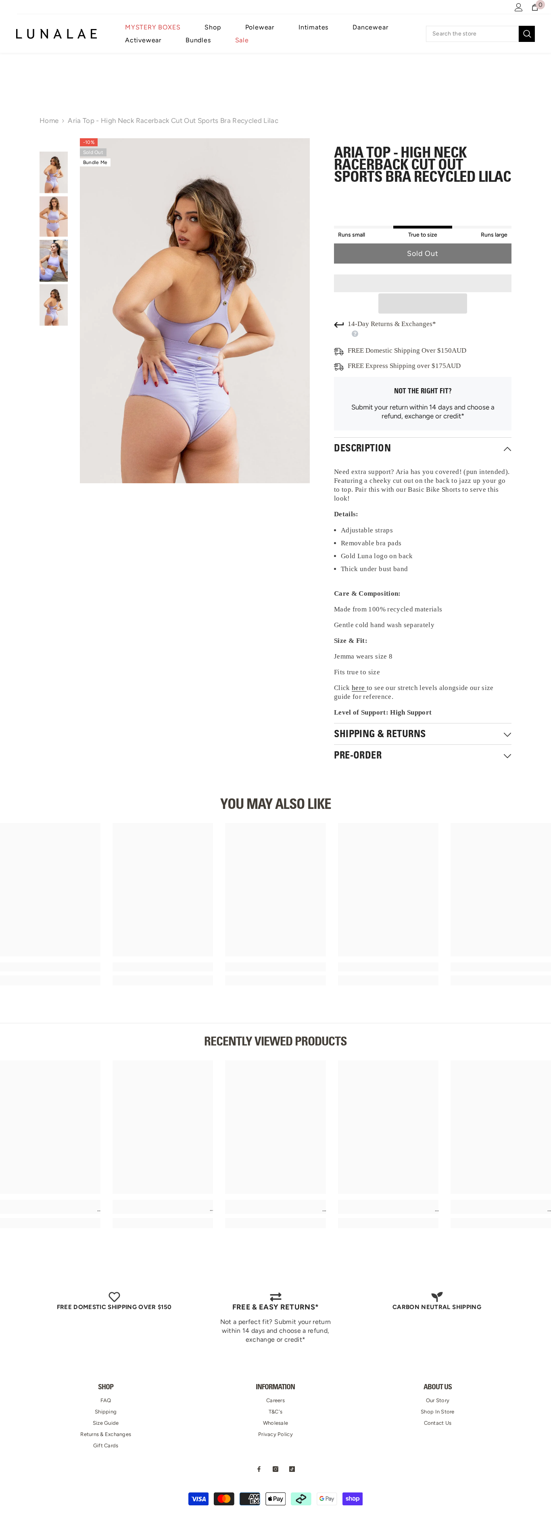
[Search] (480, 34)
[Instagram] (275, 1469)
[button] (422, 303)
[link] (50, 966)
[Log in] (519, 7)
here (358, 688)
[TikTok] (292, 1469)
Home (49, 120)
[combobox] (472, 34)
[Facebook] (259, 1469)
